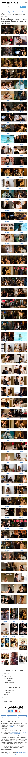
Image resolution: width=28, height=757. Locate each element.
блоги (25, 715)
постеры (6, 694)
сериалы (20, 715)
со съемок (7, 692)
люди (2, 716)
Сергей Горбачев (14, 733)
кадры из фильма (9, 690)
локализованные (9, 699)
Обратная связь (21, 752)
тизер (5, 697)
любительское (8, 701)
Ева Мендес (7, 680)
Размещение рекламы (14, 754)
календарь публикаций (20, 716)
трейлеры (3, 715)
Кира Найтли (7, 676)
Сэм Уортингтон (8, 678)
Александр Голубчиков (19, 732)
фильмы (14, 715)
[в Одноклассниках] (19, 711)
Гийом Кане (7, 674)
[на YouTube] (15, 711)
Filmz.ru (12, 726)
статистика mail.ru (6, 718)
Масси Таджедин (9, 682)
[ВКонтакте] (8, 711)
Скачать (7, 34)
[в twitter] (12, 711)
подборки (9, 716)
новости (9, 715)
